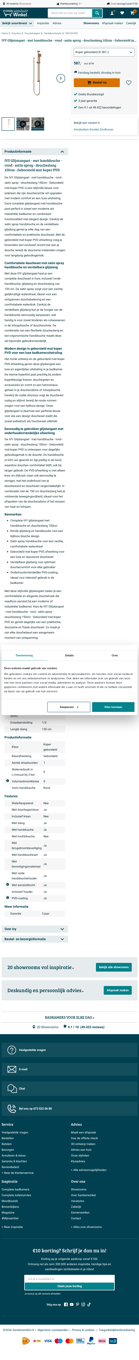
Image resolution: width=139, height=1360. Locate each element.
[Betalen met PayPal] (91, 1341)
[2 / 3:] (23, 124)
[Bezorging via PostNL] (26, 1341)
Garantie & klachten (14, 1161)
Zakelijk (131, 23)
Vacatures (77, 1201)
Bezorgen (8, 1150)
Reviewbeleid (10, 1167)
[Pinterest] (77, 1304)
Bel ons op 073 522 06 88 (35, 1109)
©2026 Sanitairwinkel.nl (18, 1330)
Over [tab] (115, 655)
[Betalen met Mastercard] (69, 1341)
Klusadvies (78, 1161)
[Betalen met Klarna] (102, 1341)
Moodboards (10, 1201)
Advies (57, 23)
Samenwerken (80, 1212)
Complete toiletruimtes (16, 1195)
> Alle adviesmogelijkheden (89, 1170)
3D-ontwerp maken (83, 1144)
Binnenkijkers (10, 1207)
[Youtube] (72, 1304)
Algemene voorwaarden (52, 1330)
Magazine (8, 1212)
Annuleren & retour (14, 1155)
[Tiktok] (89, 1304)
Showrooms (91, 23)
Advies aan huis (81, 1150)
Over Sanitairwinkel (83, 1195)
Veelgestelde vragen (32, 1050)
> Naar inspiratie (12, 1227)
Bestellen (8, 1138)
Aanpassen (67, 706)
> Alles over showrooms (86, 1227)
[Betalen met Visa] (48, 1341)
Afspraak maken (112, 23)
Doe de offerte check (84, 1138)
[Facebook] (66, 1304)
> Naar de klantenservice (18, 1173)
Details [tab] (69, 655)
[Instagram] (83, 1304)
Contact (76, 1218)
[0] (122, 13)
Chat (22, 1088)
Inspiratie (43, 23)
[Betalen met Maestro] (59, 1341)
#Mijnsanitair (10, 1218)
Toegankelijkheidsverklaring (117, 1330)
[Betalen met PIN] (80, 1341)
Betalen (7, 1144)
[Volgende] (60, 78)
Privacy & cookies (83, 1330)
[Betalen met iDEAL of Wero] (37, 1341)
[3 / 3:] (38, 124)
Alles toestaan (113, 706)
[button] (129, 82)
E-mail (23, 1069)
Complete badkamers (15, 1189)
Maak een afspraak (83, 1132)
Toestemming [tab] (24, 655)
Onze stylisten (80, 1155)
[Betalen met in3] (113, 1341)
